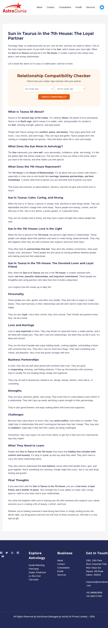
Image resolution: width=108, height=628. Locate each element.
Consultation (65, 7)
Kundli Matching (36, 565)
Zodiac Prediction (37, 572)
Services (90, 7)
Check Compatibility (54, 97)
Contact (50, 7)
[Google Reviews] (12, 553)
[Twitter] (7, 553)
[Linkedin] (18, 553)
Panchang (33, 569)
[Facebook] (1, 553)
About (39, 7)
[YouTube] (3, 556)
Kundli (79, 7)
